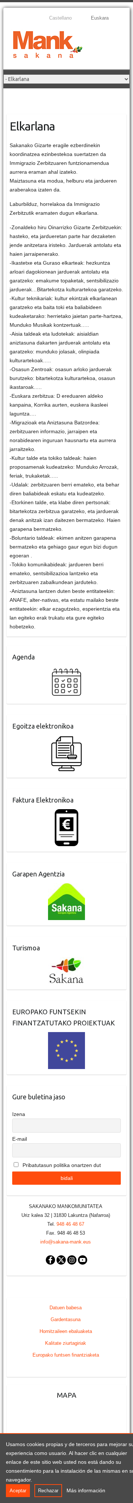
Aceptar (18, 1490)
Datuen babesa (66, 1307)
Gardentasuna (66, 1319)
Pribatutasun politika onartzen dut (61, 1165)
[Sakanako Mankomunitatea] (48, 46)
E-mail (19, 1139)
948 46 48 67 (70, 1224)
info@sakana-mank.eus (65, 1242)
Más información (85, 1490)
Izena (18, 1114)
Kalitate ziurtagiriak (65, 1343)
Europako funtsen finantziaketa (66, 1355)
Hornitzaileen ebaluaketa (66, 1331)
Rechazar (48, 1490)
